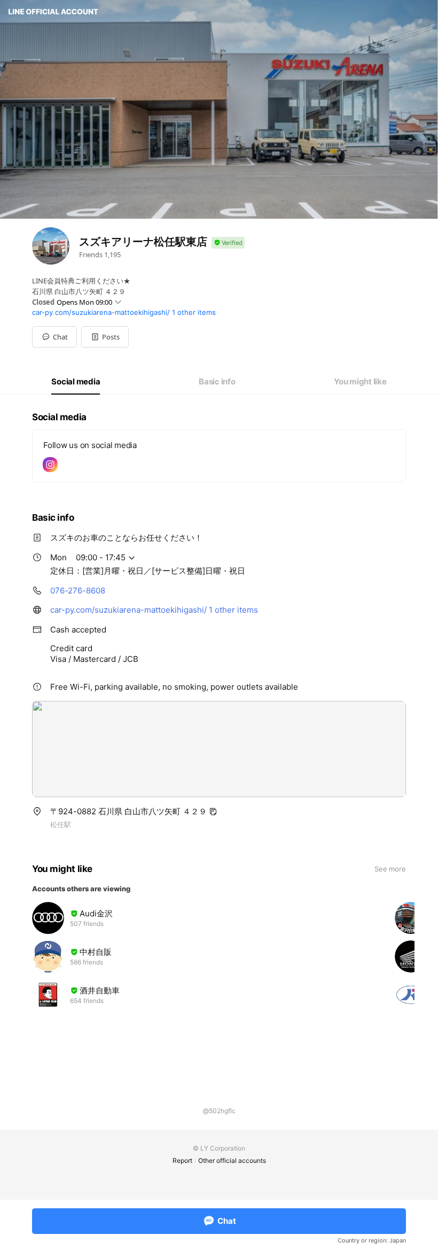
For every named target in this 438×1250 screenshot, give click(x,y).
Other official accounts (232, 1160)
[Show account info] (228, 243)
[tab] (75, 382)
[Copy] (213, 811)
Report (182, 1160)
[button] (105, 337)
